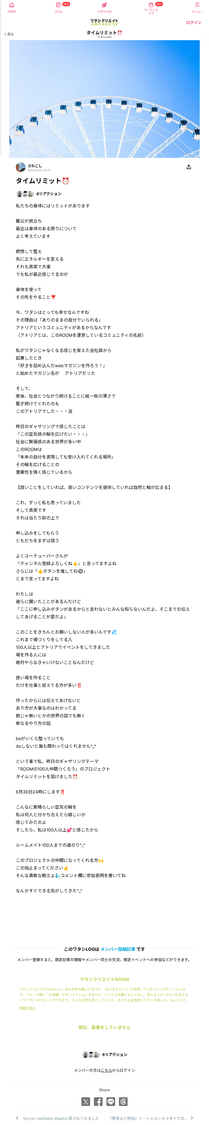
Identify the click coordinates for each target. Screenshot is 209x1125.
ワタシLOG (104, 37)
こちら (106, 1070)
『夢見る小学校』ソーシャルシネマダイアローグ (150, 1118)
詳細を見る (27, 1008)
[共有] (189, 167)
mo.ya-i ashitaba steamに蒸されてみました (61, 1118)
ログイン (193, 22)
